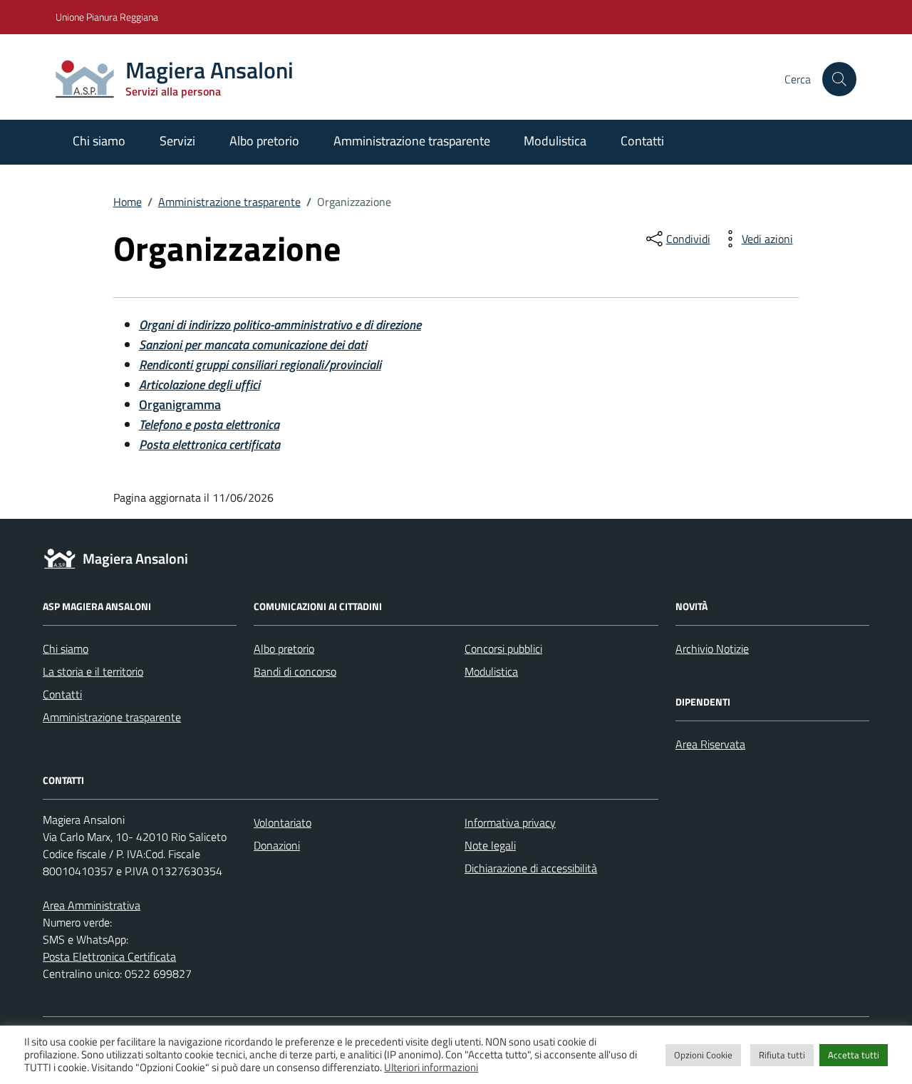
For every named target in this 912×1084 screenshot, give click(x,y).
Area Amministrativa (91, 905)
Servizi (177, 140)
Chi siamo (99, 140)
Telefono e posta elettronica (209, 424)
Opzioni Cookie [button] (703, 1055)
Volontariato (282, 822)
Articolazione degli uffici (199, 384)
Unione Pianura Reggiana (107, 16)
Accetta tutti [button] (853, 1055)
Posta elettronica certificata (209, 444)
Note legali (490, 845)
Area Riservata (710, 744)
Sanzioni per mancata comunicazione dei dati (253, 344)
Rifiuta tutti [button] (782, 1055)
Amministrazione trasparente (411, 140)
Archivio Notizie (712, 648)
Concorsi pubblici (503, 648)
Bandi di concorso (295, 671)
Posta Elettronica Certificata (109, 956)
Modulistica (555, 140)
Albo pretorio (264, 140)
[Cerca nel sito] (839, 79)
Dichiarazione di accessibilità (531, 868)
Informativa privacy (510, 822)
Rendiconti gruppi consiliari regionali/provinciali (260, 364)
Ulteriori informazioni (431, 1067)
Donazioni (277, 845)
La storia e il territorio (93, 671)
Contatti (642, 140)
